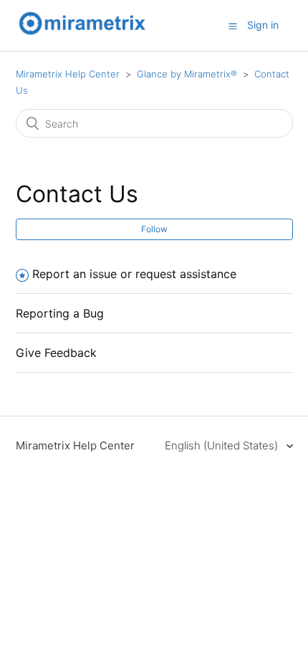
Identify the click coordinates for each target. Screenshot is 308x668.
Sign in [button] (263, 25)
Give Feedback (56, 352)
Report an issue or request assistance (134, 274)
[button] (232, 26)
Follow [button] (154, 229)
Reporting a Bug (60, 313)
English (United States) (223, 445)
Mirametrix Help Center (68, 74)
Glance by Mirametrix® (187, 74)
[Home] (82, 32)
